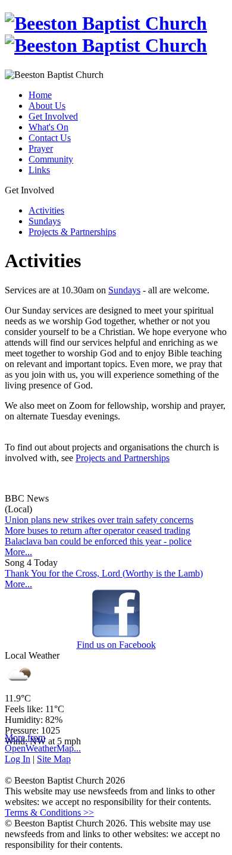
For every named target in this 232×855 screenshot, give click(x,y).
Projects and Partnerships (123, 458)
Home (40, 95)
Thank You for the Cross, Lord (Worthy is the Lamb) (104, 573)
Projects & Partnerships (72, 232)
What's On (48, 127)
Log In (17, 759)
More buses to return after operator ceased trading (97, 530)
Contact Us (50, 138)
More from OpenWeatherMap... (43, 742)
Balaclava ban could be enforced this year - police (98, 541)
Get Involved (53, 116)
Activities (46, 210)
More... (18, 552)
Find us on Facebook (116, 645)
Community (51, 159)
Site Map (54, 759)
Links (39, 170)
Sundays (45, 221)
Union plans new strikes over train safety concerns (99, 520)
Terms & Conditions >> (49, 812)
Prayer (41, 148)
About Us (47, 106)
